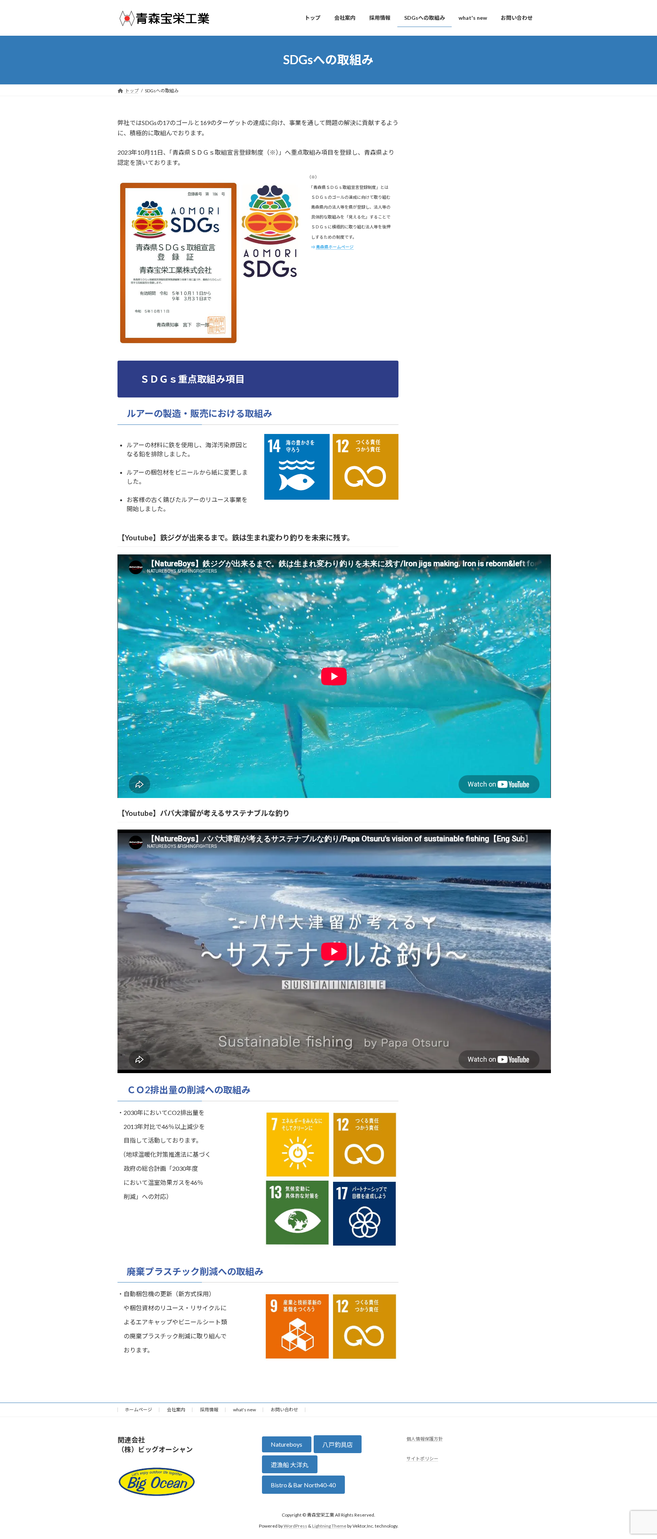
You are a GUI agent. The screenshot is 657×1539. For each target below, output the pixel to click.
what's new (244, 1409)
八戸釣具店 (337, 1444)
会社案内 (176, 1409)
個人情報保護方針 (424, 1439)
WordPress (295, 1526)
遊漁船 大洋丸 (289, 1464)
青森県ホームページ (335, 246)
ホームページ (138, 1409)
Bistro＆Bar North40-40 (303, 1484)
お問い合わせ (284, 1409)
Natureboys (286, 1444)
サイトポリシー (422, 1459)
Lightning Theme (329, 1526)
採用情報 (209, 1409)
